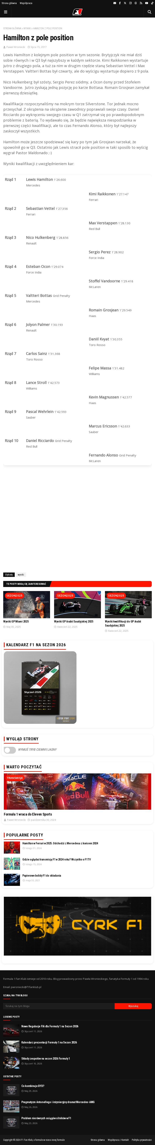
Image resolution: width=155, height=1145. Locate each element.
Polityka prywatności (142, 1140)
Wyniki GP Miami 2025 (15, 621)
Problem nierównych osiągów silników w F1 (46, 1118)
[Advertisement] (77, 522)
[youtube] (146, 3)
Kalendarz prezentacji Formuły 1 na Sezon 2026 (49, 1042)
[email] (114, 3)
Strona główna (9, 3)
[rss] (141, 3)
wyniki (27, 28)
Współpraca (26, 3)
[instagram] (130, 3)
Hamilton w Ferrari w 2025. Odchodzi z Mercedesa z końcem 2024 (60, 843)
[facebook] (120, 3)
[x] (125, 3)
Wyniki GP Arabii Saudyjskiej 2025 (73, 621)
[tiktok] (151, 3)
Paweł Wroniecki (15, 47)
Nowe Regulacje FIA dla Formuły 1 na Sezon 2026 (49, 1026)
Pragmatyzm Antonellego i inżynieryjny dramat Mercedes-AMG (58, 1102)
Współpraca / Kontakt (118, 1140)
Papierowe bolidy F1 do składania (41, 875)
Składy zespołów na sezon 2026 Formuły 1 (45, 1058)
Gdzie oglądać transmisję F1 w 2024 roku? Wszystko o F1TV (56, 859)
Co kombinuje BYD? (32, 1086)
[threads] (136, 3)
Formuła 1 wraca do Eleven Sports (28, 814)
